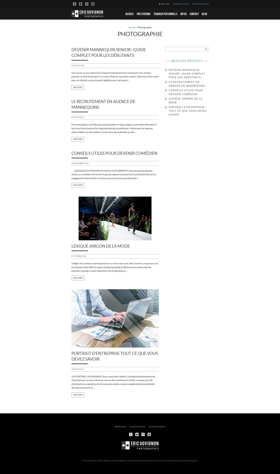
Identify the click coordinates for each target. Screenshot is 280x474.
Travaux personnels (165, 13)
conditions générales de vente (139, 460)
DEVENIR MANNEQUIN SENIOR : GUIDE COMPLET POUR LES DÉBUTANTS (187, 74)
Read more (78, 87)
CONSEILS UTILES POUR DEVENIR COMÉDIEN (114, 153)
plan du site (159, 460)
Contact (194, 13)
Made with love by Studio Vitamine (182, 460)
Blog (204, 13)
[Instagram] (92, 4)
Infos (183, 13)
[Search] (206, 49)
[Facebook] (74, 4)
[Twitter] (80, 4)
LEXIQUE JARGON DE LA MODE (100, 246)
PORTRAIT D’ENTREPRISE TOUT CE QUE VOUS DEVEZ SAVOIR (188, 111)
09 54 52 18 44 (202, 4)
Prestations (144, 13)
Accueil (129, 13)
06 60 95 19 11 (182, 4)
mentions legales (117, 460)
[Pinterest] (86, 4)
